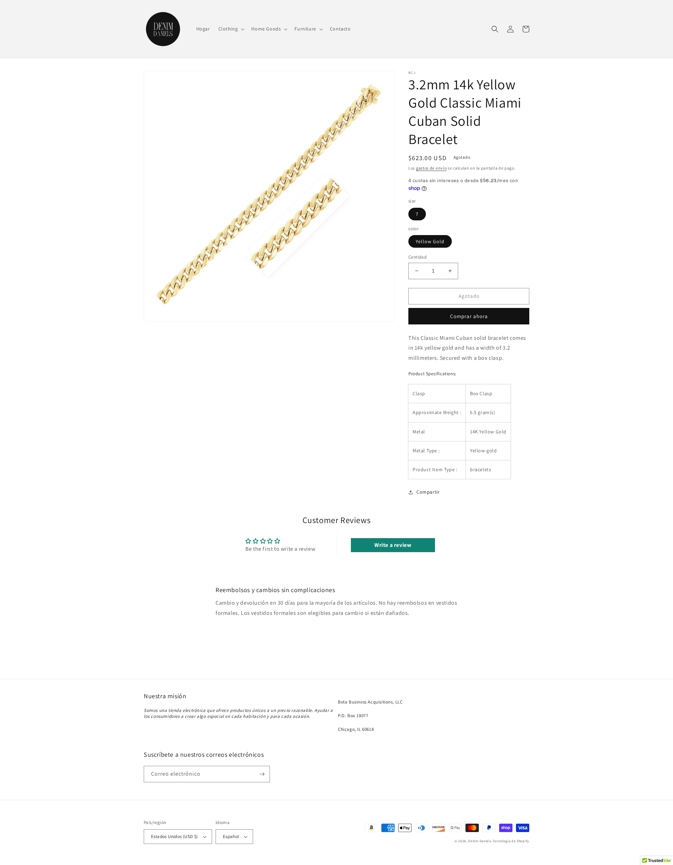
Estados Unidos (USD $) (174, 836)
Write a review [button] (392, 545)
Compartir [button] (428, 492)
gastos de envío (431, 168)
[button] (230, 28)
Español (231, 836)
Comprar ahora (469, 316)
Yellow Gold (430, 241)
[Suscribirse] (262, 774)
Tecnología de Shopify (510, 841)
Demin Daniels (479, 841)
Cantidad (417, 257)
